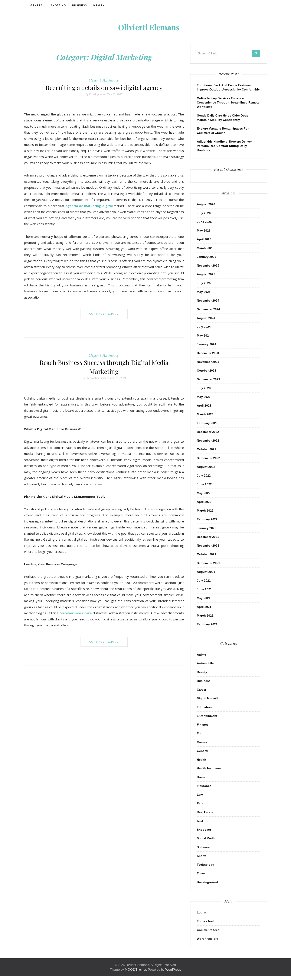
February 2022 (207, 519)
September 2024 (208, 309)
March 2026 (205, 248)
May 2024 (203, 335)
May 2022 (203, 493)
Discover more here (75, 613)
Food (201, 733)
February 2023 (207, 423)
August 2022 (206, 466)
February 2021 (207, 624)
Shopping (58, 5)
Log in (201, 912)
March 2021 (205, 615)
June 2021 (204, 589)
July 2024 (204, 326)
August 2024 (206, 318)
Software (203, 847)
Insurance (204, 786)
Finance (203, 724)
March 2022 (205, 510)
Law (200, 794)
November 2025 (208, 265)
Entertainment (207, 716)
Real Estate (205, 812)
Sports (201, 856)
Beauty (202, 672)
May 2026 (203, 230)
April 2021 (204, 606)
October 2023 (206, 370)
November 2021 (208, 545)
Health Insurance (209, 768)
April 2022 (204, 501)
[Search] (256, 53)
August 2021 (206, 571)
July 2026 (204, 213)
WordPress (173, 969)
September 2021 (208, 563)
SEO (200, 821)
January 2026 (206, 256)
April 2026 (204, 239)
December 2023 (208, 353)
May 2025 (203, 291)
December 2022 (208, 431)
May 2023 (203, 396)
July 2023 (204, 388)
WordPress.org (207, 938)
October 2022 (206, 449)
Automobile (205, 663)
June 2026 (204, 221)
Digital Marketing (104, 80)
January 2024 (206, 344)
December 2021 (208, 536)
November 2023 (208, 361)
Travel (201, 873)
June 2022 (204, 484)
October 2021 (206, 554)
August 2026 (206, 204)
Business (79, 5)
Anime (201, 654)
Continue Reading (104, 313)
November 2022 (208, 440)
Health (99, 5)
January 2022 (206, 528)
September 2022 (208, 458)
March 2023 (205, 414)
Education (204, 707)
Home (201, 777)
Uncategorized (207, 882)
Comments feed (208, 930)
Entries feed (205, 921)
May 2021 (203, 598)
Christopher (96, 94)
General (37, 5)
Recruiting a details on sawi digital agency (104, 87)
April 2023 (204, 405)
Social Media (206, 838)
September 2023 (208, 379)
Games (202, 742)
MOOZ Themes (136, 969)
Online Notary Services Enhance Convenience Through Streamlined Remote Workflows (228, 102)
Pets (200, 803)
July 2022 (204, 475)
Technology (205, 864)
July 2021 (204, 580)
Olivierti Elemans (148, 27)
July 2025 (204, 283)
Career (201, 689)
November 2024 (208, 300)
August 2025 (206, 274)
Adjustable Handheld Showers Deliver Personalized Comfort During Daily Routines (224, 146)
